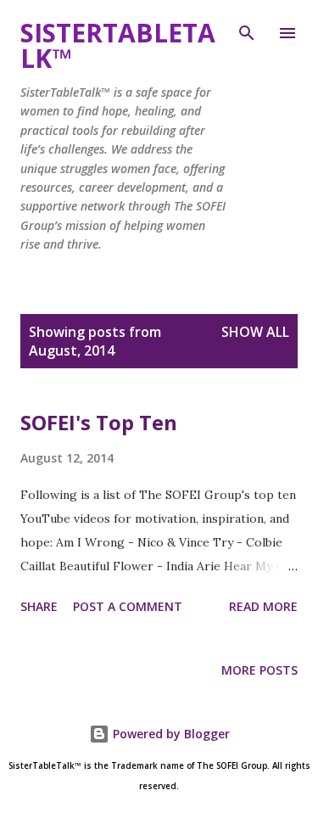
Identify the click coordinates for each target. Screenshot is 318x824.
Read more (263, 606)
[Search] (247, 30)
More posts (259, 670)
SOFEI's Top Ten (98, 422)
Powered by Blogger (169, 734)
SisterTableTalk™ (117, 45)
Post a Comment (127, 606)
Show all (255, 331)
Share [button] (39, 606)
